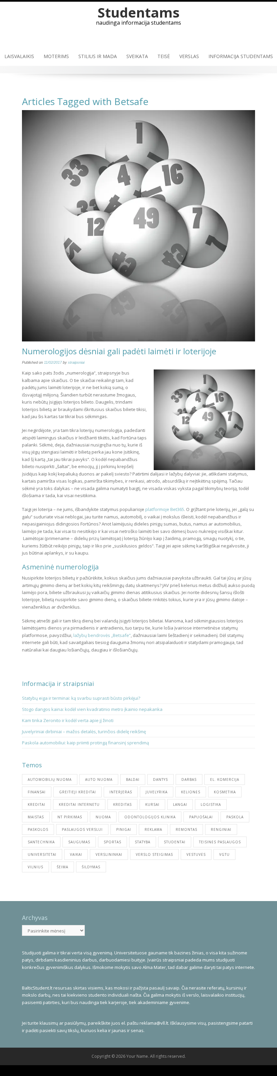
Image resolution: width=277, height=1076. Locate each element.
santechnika (41, 842)
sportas (112, 842)
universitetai (42, 854)
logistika (211, 804)
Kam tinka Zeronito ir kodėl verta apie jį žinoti (68, 720)
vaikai (76, 854)
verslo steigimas (154, 854)
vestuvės (196, 854)
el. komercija (224, 779)
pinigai (123, 829)
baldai (133, 779)
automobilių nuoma (50, 779)
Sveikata (137, 56)
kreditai (36, 804)
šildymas (91, 867)
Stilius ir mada (97, 56)
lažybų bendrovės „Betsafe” (102, 635)
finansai (37, 792)
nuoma (103, 817)
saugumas (79, 842)
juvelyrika (157, 792)
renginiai (221, 829)
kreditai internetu (79, 804)
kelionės (190, 792)
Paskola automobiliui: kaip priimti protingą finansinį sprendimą (85, 743)
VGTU (224, 854)
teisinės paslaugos (220, 842)
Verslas (189, 56)
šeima (62, 867)
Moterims (56, 56)
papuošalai (201, 817)
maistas (36, 817)
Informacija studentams (240, 56)
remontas (186, 829)
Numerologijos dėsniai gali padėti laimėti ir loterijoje (119, 351)
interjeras (120, 792)
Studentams (139, 12)
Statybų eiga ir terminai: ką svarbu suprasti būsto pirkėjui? (81, 698)
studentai (174, 842)
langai (180, 804)
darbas (189, 779)
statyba (142, 842)
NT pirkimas (69, 817)
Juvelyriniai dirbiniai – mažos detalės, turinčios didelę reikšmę (84, 731)
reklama (153, 829)
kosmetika (225, 792)
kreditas (122, 804)
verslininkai (109, 854)
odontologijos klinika (150, 817)
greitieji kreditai (77, 792)
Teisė (163, 56)
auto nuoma (98, 779)
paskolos (38, 829)
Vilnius (35, 867)
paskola (235, 817)
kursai (152, 804)
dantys (160, 779)
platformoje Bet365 (164, 509)
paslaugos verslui (82, 829)
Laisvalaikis (19, 56)
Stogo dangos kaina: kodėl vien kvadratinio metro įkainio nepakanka (92, 709)
